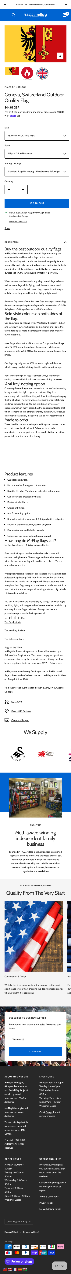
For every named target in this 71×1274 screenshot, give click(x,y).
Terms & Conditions (49, 1196)
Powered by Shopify (31, 1232)
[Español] (20, 1269)
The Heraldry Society (15, 630)
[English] (10, 1269)
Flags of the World (14, 647)
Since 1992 (16, 701)
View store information (18, 221)
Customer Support (20, 720)
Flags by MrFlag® (16, 87)
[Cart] (64, 15)
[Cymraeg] (25, 1269)
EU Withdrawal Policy (50, 1208)
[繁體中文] (5, 1269)
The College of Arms (14, 638)
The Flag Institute (13, 622)
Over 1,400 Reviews (21, 711)
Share (7, 228)
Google (49, 1112)
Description (12, 242)
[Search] (13, 15)
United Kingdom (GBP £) (17, 1221)
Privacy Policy (46, 1202)
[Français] (15, 1269)
